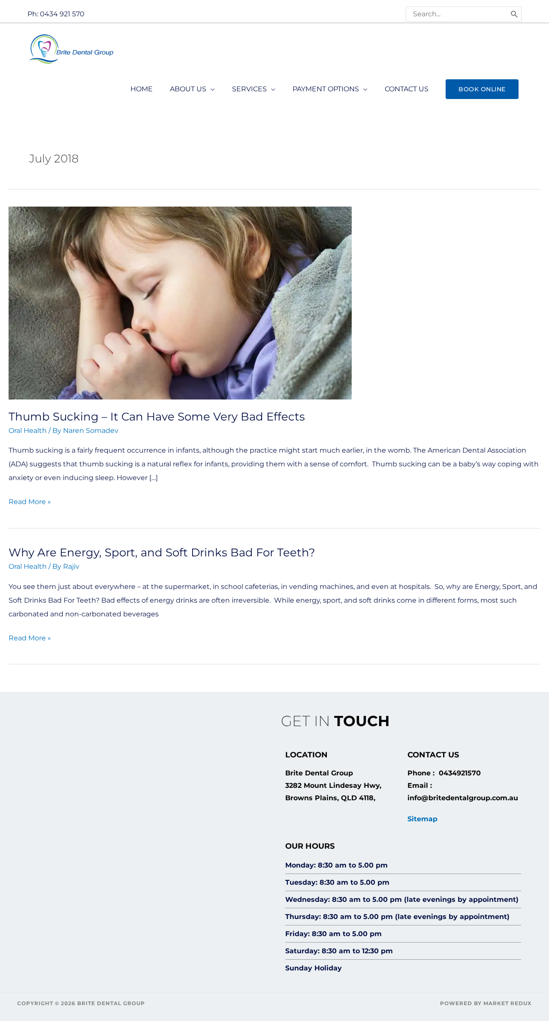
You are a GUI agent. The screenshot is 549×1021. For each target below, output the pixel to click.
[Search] (514, 14)
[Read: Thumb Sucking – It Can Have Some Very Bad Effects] (180, 302)
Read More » (30, 500)
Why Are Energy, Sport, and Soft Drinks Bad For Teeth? (162, 552)
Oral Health (28, 430)
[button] (482, 89)
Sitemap (422, 819)
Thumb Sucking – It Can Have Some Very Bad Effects (157, 416)
